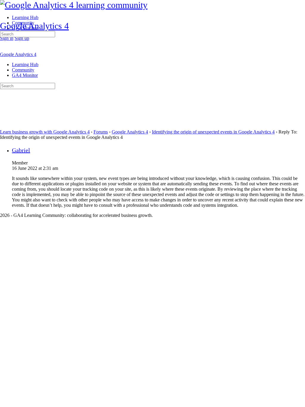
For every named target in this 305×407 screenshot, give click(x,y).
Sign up (22, 38)
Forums (101, 131)
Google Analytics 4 (34, 26)
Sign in (6, 38)
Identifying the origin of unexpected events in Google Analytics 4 (213, 131)
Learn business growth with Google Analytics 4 (45, 131)
